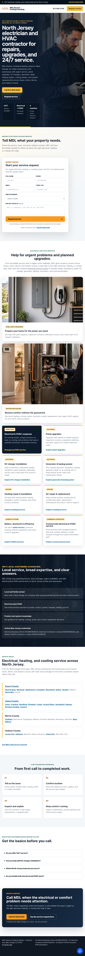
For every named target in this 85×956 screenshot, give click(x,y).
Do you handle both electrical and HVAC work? (25, 876)
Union (7, 704)
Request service (75, 9)
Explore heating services (15, 510)
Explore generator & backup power (60, 480)
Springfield (60, 704)
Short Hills (9, 692)
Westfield (23, 704)
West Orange (10, 690)
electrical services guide (38, 269)
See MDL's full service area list (14, 745)
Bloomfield (50, 690)
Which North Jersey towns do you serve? (23, 868)
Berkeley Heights (12, 707)
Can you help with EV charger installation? (23, 861)
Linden (39, 704)
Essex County (12, 686)
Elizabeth (32, 704)
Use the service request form (42, 917)
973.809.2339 (58, 9)
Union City (50, 734)
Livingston (40, 690)
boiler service (19, 527)
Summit (23, 707)
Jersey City (10, 734)
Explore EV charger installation (17, 480)
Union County (12, 701)
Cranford (14, 704)
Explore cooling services (56, 510)
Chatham (8, 719)
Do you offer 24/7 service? (17, 853)
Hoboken (19, 734)
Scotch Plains (48, 704)
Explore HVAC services (14, 542)
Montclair (21, 690)
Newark (65, 690)
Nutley (58, 690)
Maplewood (30, 690)
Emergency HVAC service (15, 450)
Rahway (69, 704)
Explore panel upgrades (55, 450)
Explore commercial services (58, 542)
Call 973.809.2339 (76, 2)
